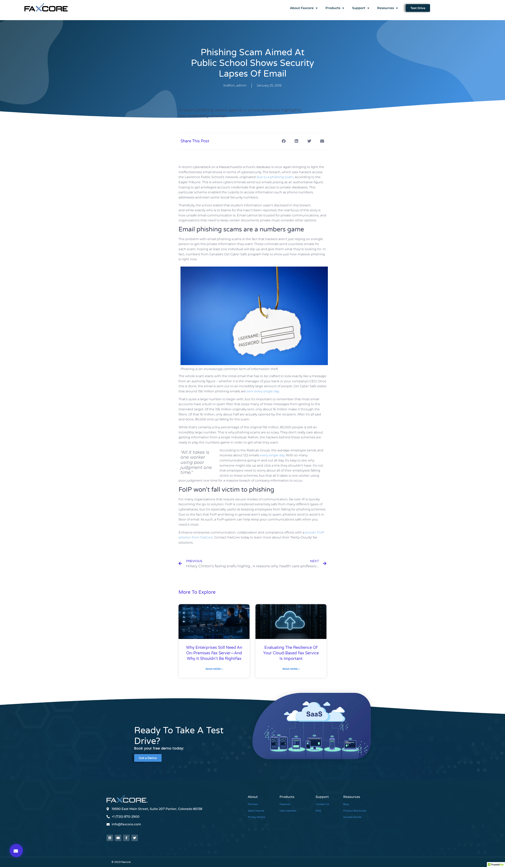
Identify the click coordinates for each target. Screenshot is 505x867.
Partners (253, 804)
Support (358, 8)
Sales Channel (256, 810)
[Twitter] (134, 838)
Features (285, 804)
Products (332, 8)
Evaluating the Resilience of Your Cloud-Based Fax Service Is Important (291, 653)
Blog (346, 804)
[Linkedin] (110, 838)
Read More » (214, 668)
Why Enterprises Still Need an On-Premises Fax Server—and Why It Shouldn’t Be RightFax (214, 653)
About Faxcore (302, 8)
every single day (272, 455)
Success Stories (352, 816)
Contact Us (322, 804)
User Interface (288, 810)
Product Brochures (354, 810)
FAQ (318, 810)
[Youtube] (118, 838)
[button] (16, 850)
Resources (385, 8)
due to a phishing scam (274, 177)
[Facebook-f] (126, 838)
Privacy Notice (256, 816)
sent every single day (263, 391)
